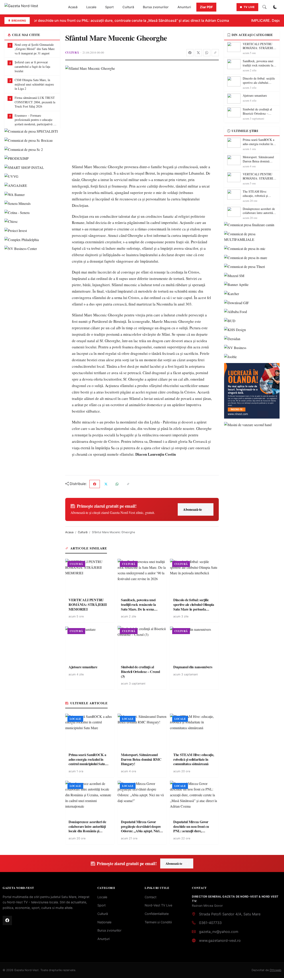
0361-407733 (210, 922)
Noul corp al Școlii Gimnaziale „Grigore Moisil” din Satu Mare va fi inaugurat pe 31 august (35, 48)
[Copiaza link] (215, 52)
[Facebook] (189, 52)
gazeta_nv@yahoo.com (218, 931)
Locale (91, 7)
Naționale (104, 922)
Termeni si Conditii (158, 922)
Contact (150, 897)
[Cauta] (264, 7)
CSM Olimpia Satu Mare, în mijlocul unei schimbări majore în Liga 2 (34, 84)
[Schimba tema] (275, 7)
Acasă (72, 7)
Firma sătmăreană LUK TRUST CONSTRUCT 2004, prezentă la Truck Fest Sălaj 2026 (35, 102)
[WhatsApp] (206, 52)
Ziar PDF (206, 7)
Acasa (69, 532)
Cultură (128, 7)
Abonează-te (192, 509)
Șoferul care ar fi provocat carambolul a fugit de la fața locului (32, 66)
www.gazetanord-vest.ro (220, 940)
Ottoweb (275, 970)
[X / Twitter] (198, 52)
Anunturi (184, 7)
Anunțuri (103, 939)
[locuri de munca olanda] (252, 391)
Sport (109, 7)
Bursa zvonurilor (156, 7)
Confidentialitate (157, 914)
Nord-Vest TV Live (158, 905)
